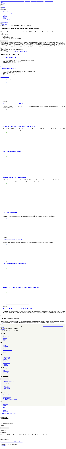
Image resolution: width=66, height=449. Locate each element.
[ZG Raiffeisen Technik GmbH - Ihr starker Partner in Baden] (34, 115)
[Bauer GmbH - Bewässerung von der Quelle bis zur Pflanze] (34, 298)
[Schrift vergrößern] (5, 423)
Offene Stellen (6, 395)
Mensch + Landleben (7, 19)
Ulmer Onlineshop (7, 397)
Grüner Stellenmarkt (7, 387)
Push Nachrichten (6, 363)
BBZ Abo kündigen (7, 372)
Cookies (4, 410)
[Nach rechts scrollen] (2, 23)
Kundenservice (6, 371)
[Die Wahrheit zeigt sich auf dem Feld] (34, 227)
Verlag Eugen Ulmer (7, 398)
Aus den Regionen (4, 22)
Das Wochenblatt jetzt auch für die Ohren (11, 442)
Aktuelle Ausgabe (6, 357)
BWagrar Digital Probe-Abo (10, 69)
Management (5, 16)
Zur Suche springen (40, 1)
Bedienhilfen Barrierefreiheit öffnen (8, 1)
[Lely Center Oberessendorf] (34, 196)
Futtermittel (5, 11)
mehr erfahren (3, 445)
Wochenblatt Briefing (7, 13)
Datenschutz (5, 408)
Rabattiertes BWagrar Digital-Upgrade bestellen (24, 51)
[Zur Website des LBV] (3, 324)
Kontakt (4, 405)
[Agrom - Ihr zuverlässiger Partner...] (34, 139)
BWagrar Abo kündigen (8, 373)
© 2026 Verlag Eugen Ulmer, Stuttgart (8, 413)
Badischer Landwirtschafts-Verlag (10, 399)
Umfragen (5, 338)
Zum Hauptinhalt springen (20, 1)
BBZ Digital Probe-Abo (8, 57)
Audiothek (5, 359)
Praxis (4, 18)
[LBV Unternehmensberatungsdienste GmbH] (34, 251)
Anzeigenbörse (6, 386)
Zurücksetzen (9, 423)
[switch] (5, 428)
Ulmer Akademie (6, 388)
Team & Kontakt (6, 394)
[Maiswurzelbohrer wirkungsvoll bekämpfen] (34, 91)
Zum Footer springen (49, 1)
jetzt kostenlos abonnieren (6, 323)
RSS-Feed (5, 364)
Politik (4, 15)
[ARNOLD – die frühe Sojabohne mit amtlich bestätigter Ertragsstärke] (34, 275)
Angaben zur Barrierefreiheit (9, 381)
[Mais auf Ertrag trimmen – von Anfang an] (34, 164)
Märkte (2, 2)
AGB (4, 407)
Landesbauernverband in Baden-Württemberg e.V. (53, 326)
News (4, 335)
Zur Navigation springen (31, 1)
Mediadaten (5, 404)
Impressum (5, 411)
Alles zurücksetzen (4, 439)
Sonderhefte (5, 360)
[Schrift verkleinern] (1, 423)
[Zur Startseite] (33, 6)
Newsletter (5, 361)
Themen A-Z (5, 352)
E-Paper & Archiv (6, 358)
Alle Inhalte (5, 365)
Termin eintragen (6, 340)
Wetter (4, 389)
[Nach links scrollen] (1, 23)
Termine (4, 339)
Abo (1, 8)
